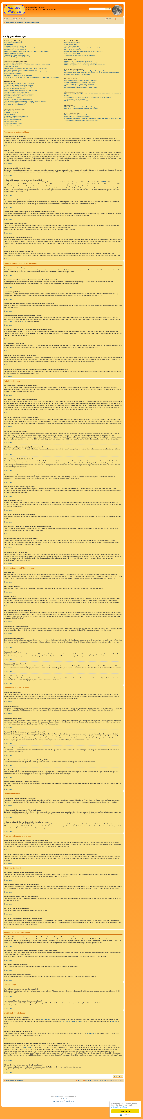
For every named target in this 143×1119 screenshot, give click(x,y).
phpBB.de (23, 321)
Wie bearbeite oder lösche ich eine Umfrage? (17, 92)
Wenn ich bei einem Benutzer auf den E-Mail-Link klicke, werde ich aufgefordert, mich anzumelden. (32, 77)
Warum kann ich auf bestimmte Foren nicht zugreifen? (19, 94)
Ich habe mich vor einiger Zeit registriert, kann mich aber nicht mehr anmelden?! (26, 51)
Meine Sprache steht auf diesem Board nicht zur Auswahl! (20, 70)
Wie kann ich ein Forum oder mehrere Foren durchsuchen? (81, 80)
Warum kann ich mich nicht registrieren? (15, 46)
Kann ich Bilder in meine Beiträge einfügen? (16, 116)
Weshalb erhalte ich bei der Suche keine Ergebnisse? (79, 82)
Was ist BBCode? (9, 111)
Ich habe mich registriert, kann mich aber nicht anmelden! (20, 48)
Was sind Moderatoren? (71, 44)
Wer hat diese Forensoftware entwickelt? (75, 115)
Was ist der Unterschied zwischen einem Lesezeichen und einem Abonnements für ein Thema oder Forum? (92, 94)
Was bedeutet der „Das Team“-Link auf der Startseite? (79, 55)
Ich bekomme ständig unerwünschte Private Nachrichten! (80, 63)
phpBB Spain (65, 1098)
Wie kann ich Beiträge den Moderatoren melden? (18, 99)
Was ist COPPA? (8, 44)
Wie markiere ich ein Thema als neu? (14, 105)
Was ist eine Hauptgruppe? (72, 53)
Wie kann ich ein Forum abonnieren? (74, 99)
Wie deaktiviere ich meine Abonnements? (76, 101)
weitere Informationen (119, 1107)
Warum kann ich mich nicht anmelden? (15, 50)
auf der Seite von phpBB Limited (70, 1021)
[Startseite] (14, 10)
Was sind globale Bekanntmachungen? (15, 118)
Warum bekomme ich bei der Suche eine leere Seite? (79, 84)
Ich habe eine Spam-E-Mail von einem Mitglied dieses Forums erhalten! (84, 65)
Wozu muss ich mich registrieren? (13, 42)
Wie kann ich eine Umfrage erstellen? (14, 88)
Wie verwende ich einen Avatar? (13, 73)
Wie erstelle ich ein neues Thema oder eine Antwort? (19, 83)
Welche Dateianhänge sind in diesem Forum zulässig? (79, 107)
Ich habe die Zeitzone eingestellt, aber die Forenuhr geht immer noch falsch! (25, 68)
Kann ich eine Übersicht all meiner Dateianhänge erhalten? (81, 109)
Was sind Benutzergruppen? (72, 46)
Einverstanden (125, 1111)
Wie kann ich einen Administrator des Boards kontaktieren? (81, 120)
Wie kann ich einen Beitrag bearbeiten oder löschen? (19, 85)
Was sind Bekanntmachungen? (13, 119)
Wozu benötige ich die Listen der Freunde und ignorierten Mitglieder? (84, 71)
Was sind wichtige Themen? (12, 121)
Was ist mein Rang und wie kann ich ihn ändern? (18, 75)
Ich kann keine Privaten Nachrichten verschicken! (78, 61)
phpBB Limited (8, 321)
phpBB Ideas (90, 1033)
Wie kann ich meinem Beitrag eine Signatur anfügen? (19, 87)
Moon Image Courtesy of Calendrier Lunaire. (63, 1101)
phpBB (57, 1096)
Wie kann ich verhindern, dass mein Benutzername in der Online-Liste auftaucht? (27, 65)
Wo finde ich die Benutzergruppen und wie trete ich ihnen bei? (82, 48)
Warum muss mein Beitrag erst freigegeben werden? (19, 103)
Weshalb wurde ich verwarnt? (12, 97)
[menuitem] (16, 19)
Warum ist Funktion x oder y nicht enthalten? (77, 116)
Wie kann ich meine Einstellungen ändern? (16, 63)
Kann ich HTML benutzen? (11, 112)
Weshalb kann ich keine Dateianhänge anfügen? (18, 96)
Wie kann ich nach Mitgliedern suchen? (75, 86)
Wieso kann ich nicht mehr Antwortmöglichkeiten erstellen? (20, 90)
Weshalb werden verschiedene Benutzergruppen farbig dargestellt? (83, 51)
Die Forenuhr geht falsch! (11, 66)
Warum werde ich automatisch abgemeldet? (16, 55)
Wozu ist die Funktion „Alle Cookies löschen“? (17, 57)
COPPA (103, 182)
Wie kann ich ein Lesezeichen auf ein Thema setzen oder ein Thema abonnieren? (87, 97)
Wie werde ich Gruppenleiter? (72, 50)
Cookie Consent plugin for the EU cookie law (125, 1115)
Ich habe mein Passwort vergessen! (14, 53)
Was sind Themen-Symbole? (12, 125)
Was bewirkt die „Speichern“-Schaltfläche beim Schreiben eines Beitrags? (25, 101)
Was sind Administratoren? (72, 42)
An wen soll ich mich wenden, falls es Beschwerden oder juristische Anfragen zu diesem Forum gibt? (92, 118)
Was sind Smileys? (9, 114)
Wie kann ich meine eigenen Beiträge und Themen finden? (81, 87)
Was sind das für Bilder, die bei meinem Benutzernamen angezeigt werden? (25, 72)
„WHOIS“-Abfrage (27, 1047)
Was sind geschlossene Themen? (13, 123)
